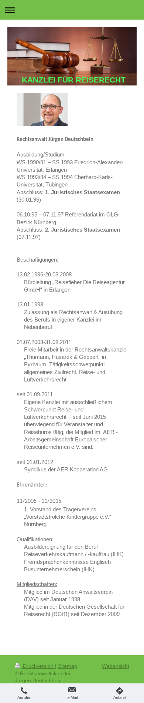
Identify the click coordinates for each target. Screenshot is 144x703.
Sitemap (67, 666)
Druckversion (38, 666)
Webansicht (115, 666)
